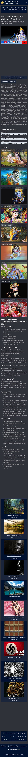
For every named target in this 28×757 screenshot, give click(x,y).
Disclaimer (4, 746)
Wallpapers (3, 21)
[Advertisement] (14, 60)
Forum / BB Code (6, 141)
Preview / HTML (5, 137)
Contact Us (24, 746)
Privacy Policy (14, 746)
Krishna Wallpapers (14, 749)
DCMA (24, 42)
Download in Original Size (8, 81)
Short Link (4, 132)
